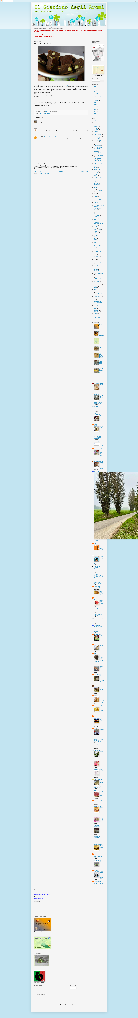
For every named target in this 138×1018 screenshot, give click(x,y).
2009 (95, 115)
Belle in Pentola (97, 806)
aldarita (39, 136)
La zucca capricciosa (98, 705)
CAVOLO (95, 175)
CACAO (95, 167)
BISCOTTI (96, 166)
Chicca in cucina (97, 881)
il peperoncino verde (98, 618)
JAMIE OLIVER (97, 215)
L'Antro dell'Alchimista (97, 414)
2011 (95, 111)
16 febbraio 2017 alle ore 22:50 (46, 121)
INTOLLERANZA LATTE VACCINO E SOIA (99, 206)
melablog (96, 574)
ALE (94, 122)
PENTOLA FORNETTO (98, 248)
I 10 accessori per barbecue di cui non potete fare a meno (98, 570)
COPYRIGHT (96, 183)
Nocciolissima (97, 94)
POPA (95, 259)
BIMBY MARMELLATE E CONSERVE (98, 148)
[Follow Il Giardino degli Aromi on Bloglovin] (98, 60)
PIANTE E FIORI (97, 251)
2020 (95, 86)
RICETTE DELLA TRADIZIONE (97, 279)
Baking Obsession (98, 738)
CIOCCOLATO (44, 113)
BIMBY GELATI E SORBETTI (97, 141)
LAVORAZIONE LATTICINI (97, 217)
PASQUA (95, 242)
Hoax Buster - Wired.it (99, 883)
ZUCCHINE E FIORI (98, 315)
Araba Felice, (65, 85)
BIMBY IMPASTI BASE (98, 143)
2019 (95, 88)
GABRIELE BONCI (97, 198)
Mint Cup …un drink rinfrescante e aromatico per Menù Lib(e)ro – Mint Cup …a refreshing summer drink (98, 629)
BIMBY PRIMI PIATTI (98, 155)
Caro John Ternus (101, 444)
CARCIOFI (96, 171)
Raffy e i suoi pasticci (98, 653)
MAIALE (95, 228)
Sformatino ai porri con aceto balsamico (101, 333)
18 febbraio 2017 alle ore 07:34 (45, 128)
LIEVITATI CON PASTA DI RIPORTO (98, 222)
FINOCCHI (96, 187)
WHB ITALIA (96, 310)
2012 (95, 109)
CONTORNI (96, 181)
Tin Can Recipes (97, 860)
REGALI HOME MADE (98, 273)
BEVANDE (96, 131)
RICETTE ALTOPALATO (99, 276)
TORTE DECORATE (98, 302)
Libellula (101, 770)
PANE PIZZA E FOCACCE (97, 240)
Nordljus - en (97, 836)
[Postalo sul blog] (52, 111)
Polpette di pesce (101, 347)
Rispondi (39, 124)
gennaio (97, 100)
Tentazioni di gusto (98, 634)
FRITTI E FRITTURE (98, 190)
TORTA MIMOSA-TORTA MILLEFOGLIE (102, 819)
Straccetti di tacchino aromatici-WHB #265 (101, 371)
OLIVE (95, 238)
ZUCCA (95, 313)
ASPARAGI (96, 129)
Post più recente (37, 171)
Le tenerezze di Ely (98, 665)
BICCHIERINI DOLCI (98, 133)
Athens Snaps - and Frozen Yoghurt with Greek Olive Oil (98, 838)
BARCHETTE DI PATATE (101, 688)
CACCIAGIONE (97, 169)
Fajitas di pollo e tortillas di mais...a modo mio (101, 355)
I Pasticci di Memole (98, 760)
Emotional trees (97, 750)
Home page (61, 171)
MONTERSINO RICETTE (97, 236)
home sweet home (98, 674)
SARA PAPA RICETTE (98, 291)
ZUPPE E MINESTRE (98, 317)
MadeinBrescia (97, 471)
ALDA (39, 113)
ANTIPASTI (96, 126)
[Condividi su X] (53, 111)
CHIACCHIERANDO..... (98, 177)
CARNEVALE (96, 172)
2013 (95, 107)
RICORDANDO (97, 281)
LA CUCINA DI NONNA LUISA (97, 826)
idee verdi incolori (98, 769)
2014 (95, 106)
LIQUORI (95, 226)
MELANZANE (96, 234)
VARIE (95, 308)
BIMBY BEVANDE (97, 134)
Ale (38, 128)
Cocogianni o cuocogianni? (97, 587)
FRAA (95, 189)
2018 (95, 90)
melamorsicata (97, 441)
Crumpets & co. (97, 625)
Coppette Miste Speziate (101, 808)
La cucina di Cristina (98, 448)
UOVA (95, 307)
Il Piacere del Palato (98, 779)
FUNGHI (95, 196)
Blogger (79, 1004)
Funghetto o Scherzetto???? (101, 326)
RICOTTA (96, 283)
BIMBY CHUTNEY (97, 136)
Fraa (39, 121)
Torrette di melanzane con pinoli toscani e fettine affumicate (98, 621)
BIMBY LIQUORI (97, 145)
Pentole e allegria (98, 686)
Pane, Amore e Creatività (97, 567)
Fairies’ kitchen (97, 608)
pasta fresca (96, 244)
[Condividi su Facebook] (55, 111)
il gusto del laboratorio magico (98, 844)
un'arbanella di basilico (97, 425)
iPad (94, 213)
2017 (95, 91)
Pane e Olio (96, 695)
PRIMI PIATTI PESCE (98, 262)
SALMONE (96, 286)
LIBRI (95, 219)
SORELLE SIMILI (97, 301)
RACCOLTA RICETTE (98, 265)
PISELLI (95, 254)
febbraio (97, 93)
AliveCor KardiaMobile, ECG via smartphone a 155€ (98, 576)
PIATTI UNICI (96, 253)
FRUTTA (95, 193)
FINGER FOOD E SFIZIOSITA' (97, 185)
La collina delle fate (98, 581)
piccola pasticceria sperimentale (98, 598)
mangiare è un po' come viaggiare (98, 435)
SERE (95, 299)
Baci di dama (96, 615)
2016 (95, 102)
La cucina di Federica (98, 383)
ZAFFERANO (96, 311)
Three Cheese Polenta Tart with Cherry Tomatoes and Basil (98, 740)
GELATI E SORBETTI (98, 199)
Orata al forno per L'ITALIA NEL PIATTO (101, 429)
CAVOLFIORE (96, 174)
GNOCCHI (96, 202)
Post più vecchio (84, 171)
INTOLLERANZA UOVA (98, 211)
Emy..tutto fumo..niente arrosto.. (98, 871)
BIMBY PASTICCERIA (98, 152)
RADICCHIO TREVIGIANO (96, 271)
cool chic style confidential (97, 394)
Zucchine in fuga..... (101, 339)
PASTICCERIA (97, 245)
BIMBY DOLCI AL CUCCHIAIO (97, 138)
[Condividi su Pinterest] (56, 111)
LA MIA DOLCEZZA (98, 816)
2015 (95, 104)
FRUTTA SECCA (97, 195)
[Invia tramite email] (50, 111)
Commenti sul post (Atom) (44, 173)
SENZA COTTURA (97, 298)
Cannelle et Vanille (98, 800)
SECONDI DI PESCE (98, 293)
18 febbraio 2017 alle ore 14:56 (49, 136)
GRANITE (96, 204)
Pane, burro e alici (98, 644)
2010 (95, 113)
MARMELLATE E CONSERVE (97, 232)
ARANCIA (96, 128)
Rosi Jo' (95, 728)
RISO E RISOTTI (97, 284)
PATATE (95, 247)
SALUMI (95, 289)
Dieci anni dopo (97, 540)
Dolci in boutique (98, 614)
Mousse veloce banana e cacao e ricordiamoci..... (101, 363)
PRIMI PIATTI (96, 261)
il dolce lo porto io (98, 744)
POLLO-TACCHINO (98, 257)
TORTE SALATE (97, 305)
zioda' (95, 790)
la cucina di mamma (98, 461)
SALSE (95, 287)
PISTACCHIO (49, 113)
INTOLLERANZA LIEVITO (97, 209)
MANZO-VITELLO (97, 229)
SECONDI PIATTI (97, 296)
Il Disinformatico (97, 543)
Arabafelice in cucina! (98, 555)
